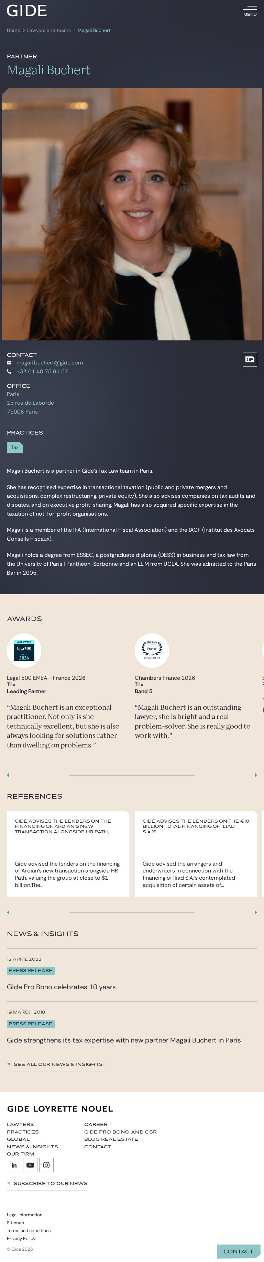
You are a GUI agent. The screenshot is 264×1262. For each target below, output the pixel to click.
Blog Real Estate (111, 1139)
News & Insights (32, 1147)
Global (18, 1139)
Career (96, 1124)
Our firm (20, 1154)
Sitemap (15, 1223)
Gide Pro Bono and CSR (120, 1132)
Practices (23, 1132)
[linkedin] (14, 1165)
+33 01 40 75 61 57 (42, 371)
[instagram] (46, 1165)
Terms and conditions (29, 1230)
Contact (238, 1251)
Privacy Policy (21, 1238)
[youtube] (30, 1165)
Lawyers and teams (49, 30)
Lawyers (20, 1124)
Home (13, 30)
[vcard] (250, 359)
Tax (15, 447)
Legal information (24, 1215)
